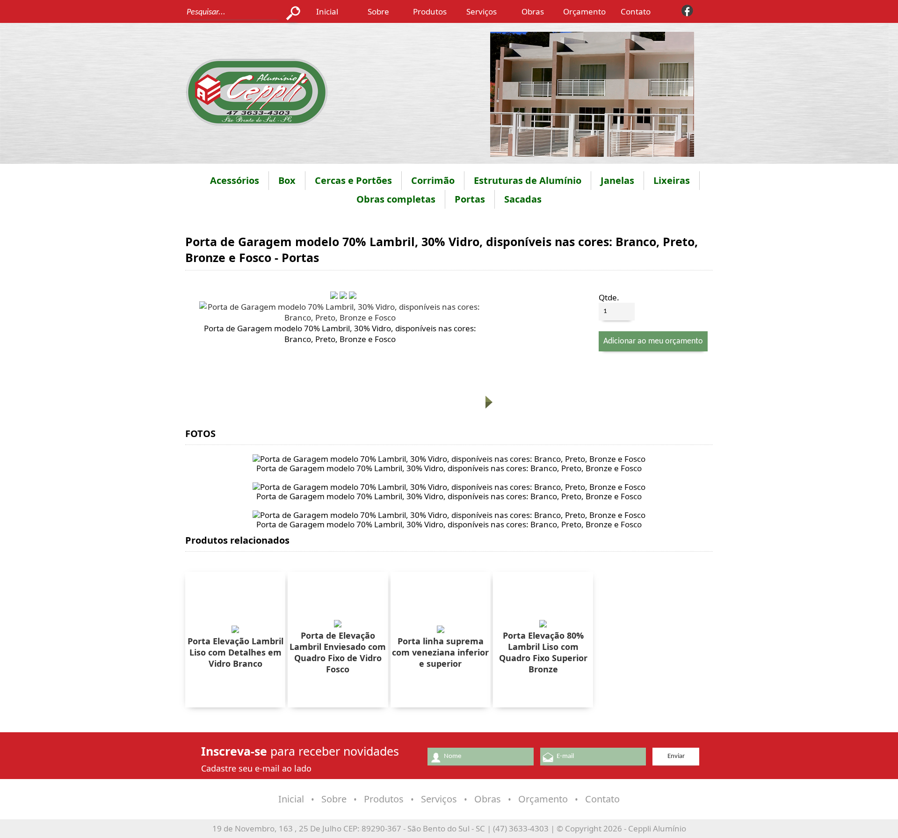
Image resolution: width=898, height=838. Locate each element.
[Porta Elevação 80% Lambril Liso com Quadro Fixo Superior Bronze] (543, 624)
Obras (532, 11)
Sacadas (523, 199)
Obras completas (395, 199)
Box (287, 180)
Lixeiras (671, 180)
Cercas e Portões (353, 180)
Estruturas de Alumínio (527, 180)
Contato (636, 11)
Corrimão (433, 180)
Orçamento (584, 11)
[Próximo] (488, 406)
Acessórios (234, 180)
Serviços (481, 11)
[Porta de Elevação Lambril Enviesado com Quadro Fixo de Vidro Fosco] (337, 624)
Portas (470, 199)
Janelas (617, 180)
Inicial (327, 11)
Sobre (378, 11)
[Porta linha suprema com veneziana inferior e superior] (440, 630)
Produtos (430, 11)
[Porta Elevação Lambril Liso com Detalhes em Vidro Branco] (235, 630)
